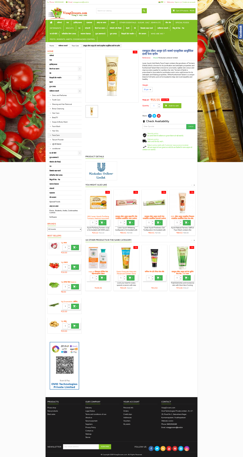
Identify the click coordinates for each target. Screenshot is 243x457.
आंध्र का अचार (101, 22)
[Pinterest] (159, 116)
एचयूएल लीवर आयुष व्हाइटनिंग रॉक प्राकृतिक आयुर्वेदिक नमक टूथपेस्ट (126, 217)
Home (50, 51)
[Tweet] (154, 116)
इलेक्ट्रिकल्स (78, 22)
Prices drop (51, 408)
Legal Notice (90, 411)
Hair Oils (55, 131)
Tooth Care (56, 100)
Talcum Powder (58, 140)
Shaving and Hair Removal (62, 104)
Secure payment (91, 421)
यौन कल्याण (142, 34)
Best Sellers (54, 235)
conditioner (56, 148)
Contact (166, 401)
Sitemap (88, 434)
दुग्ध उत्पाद (113, 34)
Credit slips (127, 414)
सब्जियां (59, 22)
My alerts (126, 424)
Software (53, 217)
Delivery (88, 408)
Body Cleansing (58, 109)
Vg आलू (63, 321)
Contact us (89, 431)
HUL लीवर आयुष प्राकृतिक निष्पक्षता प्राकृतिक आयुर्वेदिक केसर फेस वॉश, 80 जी (182, 218)
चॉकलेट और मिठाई (115, 28)
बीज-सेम (168, 22)
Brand (155, 58)
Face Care (55, 135)
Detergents (55, 28)
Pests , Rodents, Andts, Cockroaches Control (72, 39)
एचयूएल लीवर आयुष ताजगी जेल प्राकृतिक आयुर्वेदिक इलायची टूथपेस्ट (154, 217)
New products (52, 411)
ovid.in (170, 421)
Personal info (128, 408)
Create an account (188, 2)
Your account (131, 401)
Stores (87, 437)
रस (79, 28)
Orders (126, 411)
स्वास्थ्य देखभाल (86, 34)
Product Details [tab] (94, 156)
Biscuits (70, 28)
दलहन (113, 22)
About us (88, 417)
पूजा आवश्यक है (100, 34)
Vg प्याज (64, 243)
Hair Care (55, 113)
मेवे (135, 28)
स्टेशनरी (87, 28)
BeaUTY (55, 117)
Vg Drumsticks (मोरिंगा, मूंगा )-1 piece (70, 302)
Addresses (127, 417)
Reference (146, 58)
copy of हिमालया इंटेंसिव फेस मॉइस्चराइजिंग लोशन (98, 272)
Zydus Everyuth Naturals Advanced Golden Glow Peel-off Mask (126, 273)
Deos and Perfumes (59, 95)
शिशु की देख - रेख (178, 28)
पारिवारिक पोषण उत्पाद (69, 34)
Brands (51, 223)
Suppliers (89, 424)
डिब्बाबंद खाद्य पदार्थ (146, 28)
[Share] (150, 116)
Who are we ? (157, 34)
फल (67, 22)
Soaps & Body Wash (60, 122)
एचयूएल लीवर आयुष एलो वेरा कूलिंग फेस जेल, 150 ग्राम (183, 272)
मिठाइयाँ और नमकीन (127, 34)
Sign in (177, 2)
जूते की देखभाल (56, 144)
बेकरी (127, 28)
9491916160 (59, 2)
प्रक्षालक (89, 22)
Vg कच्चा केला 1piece (68, 282)
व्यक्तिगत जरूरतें (162, 28)
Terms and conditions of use (95, 414)
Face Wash (56, 126)
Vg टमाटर (64, 262)
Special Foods (182, 22)
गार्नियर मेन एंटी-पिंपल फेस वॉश (154, 271)
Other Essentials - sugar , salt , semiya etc (140, 22)
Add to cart (172, 105)
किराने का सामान (100, 28)
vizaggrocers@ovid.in (81, 2)
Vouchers (126, 421)
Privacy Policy (90, 427)
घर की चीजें (53, 34)
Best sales (51, 414)
